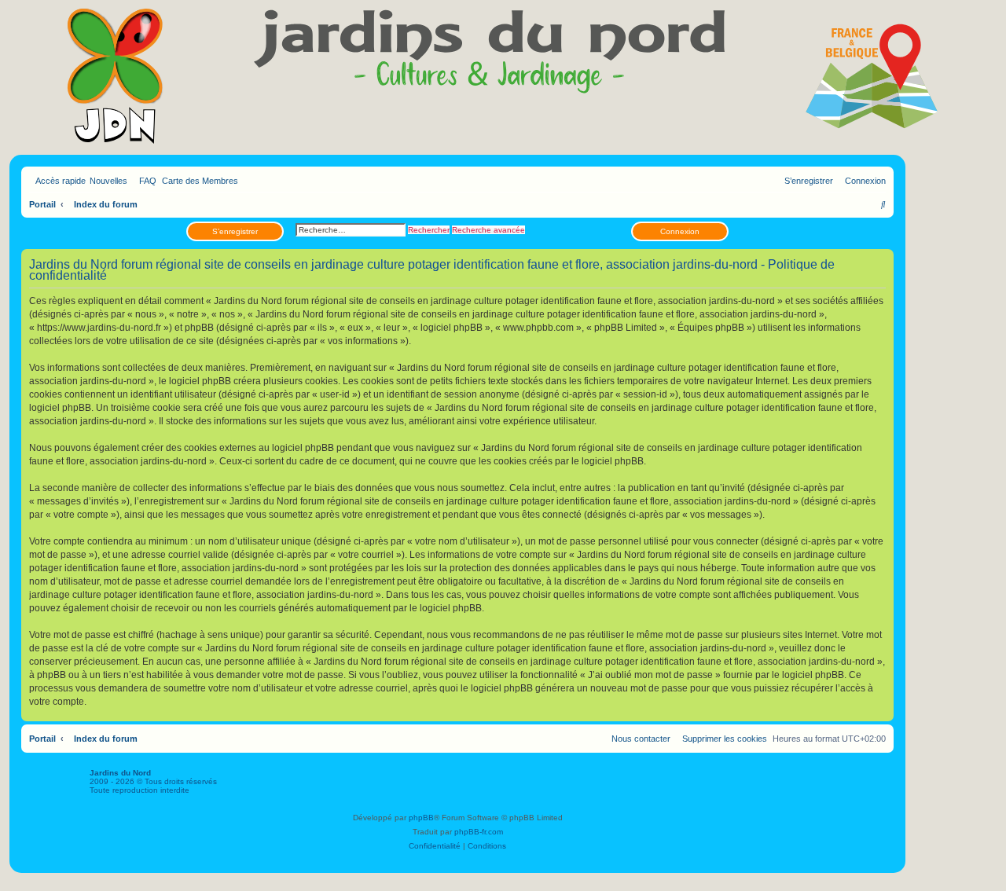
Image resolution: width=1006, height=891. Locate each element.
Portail (42, 204)
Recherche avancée (488, 230)
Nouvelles (108, 180)
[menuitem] (144, 180)
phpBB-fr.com (478, 831)
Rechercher (429, 230)
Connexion (679, 231)
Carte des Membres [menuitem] (200, 180)
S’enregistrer (235, 231)
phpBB (421, 817)
